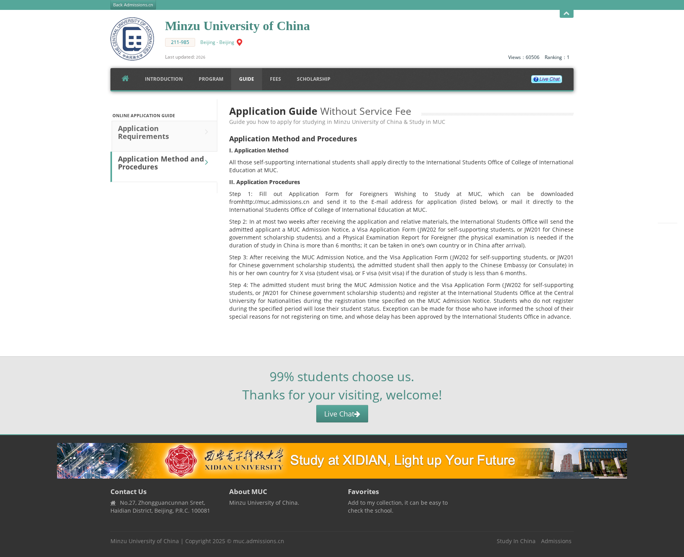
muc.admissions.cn (258, 541)
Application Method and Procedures (161, 162)
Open (567, 14)
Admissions (556, 541)
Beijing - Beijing (217, 42)
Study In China (516, 541)
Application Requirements (143, 132)
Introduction (164, 79)
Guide (246, 79)
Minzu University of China (144, 541)
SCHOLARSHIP (314, 79)
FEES (275, 79)
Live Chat (339, 413)
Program (211, 79)
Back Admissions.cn (133, 5)
